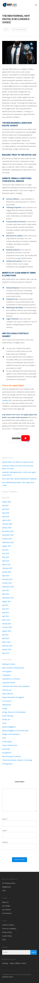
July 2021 (5, 605)
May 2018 (5, 653)
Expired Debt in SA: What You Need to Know (17, 462)
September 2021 (8, 598)
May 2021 (5, 612)
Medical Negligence (9, 727)
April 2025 (5, 561)
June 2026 (5, 509)
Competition (6, 675)
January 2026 (6, 528)
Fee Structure (7, 913)
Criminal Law (6, 690)
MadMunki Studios (7, 977)
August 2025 (6, 546)
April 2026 (5, 516)
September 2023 (8, 587)
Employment (6, 705)
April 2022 (5, 594)
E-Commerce (6, 701)
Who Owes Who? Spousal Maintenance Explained (19, 479)
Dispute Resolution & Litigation (13, 697)
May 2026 (5, 513)
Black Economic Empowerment (13, 668)
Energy (4, 708)
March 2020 (6, 642)
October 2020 (7, 627)
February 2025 (7, 568)
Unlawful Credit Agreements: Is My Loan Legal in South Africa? (19, 473)
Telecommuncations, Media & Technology (17, 760)
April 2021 (5, 616)
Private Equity (7, 742)
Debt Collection (7, 694)
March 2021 (6, 620)
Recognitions (6, 753)
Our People (6, 906)
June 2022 (5, 590)
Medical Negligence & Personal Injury (15, 730)
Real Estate (6, 749)
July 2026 (5, 505)
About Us (5, 902)
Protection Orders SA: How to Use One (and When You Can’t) (17, 467)
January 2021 (6, 624)
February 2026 (7, 524)
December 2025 (7, 531)
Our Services (6, 910)
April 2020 (5, 638)
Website (5, 842)
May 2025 (5, 557)
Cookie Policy (7, 936)
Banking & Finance (8, 664)
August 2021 (6, 601)
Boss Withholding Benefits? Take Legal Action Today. (18, 483)
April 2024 (5, 576)
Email (4, 831)
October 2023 (7, 583)
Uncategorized (7, 764)
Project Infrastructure (9, 745)
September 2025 (8, 542)
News (4, 738)
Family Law (6, 719)
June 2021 (5, 609)
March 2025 (6, 564)
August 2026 (6, 502)
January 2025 (6, 572)
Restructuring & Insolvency (11, 756)
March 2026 (6, 520)
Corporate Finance (8, 682)
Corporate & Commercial (11, 679)
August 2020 (6, 631)
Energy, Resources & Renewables (14, 712)
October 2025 (7, 539)
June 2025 (5, 553)
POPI (4, 940)
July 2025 (5, 550)
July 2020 (5, 635)
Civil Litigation (7, 671)
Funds (4, 723)
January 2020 (6, 649)
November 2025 (8, 535)
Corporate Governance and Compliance (16, 686)
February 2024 (7, 579)
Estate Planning (7, 716)
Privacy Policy (7, 932)
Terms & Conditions (9, 929)
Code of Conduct (8, 925)
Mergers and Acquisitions (11, 734)
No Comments (20, 29)
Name (5, 819)
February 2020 (7, 646)
